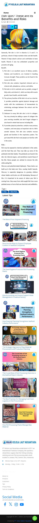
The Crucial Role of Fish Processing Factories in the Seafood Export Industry (19, 374)
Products (5, 479)
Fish (5, 192)
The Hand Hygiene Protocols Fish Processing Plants (18, 270)
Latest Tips (7, 195)
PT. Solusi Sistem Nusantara (23, 521)
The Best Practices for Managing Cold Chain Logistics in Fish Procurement (18, 400)
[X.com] (10, 505)
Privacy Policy (6, 487)
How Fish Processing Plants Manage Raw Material (17, 426)
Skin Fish (14, 192)
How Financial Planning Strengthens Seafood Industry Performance (18, 322)
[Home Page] (19, 4)
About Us (5, 476)
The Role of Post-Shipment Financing (15, 219)
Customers (5, 481)
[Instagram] (16, 505)
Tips (3, 484)
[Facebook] (5, 505)
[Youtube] (21, 505)
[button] (35, 12)
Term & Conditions (8, 489)
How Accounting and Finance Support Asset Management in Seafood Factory (17, 296)
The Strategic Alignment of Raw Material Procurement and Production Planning (16, 348)
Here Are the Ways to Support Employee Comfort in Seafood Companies (16, 244)
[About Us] (19, 443)
